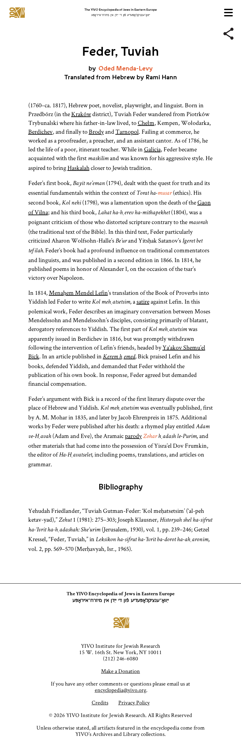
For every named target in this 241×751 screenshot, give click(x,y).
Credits (100, 702)
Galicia (152, 149)
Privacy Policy (134, 702)
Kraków (81, 114)
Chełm (146, 123)
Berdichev (40, 131)
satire (143, 301)
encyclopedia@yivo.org (120, 689)
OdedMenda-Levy (126, 68)
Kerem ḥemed (119, 357)
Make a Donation (120, 671)
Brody (96, 131)
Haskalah (78, 168)
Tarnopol (127, 131)
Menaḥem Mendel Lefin (78, 293)
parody (133, 436)
